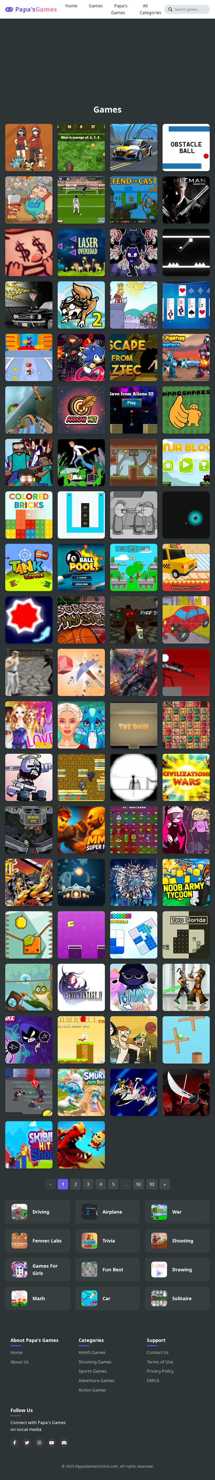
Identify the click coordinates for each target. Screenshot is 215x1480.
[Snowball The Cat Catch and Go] (81, 1039)
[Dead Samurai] (186, 987)
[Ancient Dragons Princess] (81, 725)
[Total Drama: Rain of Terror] (133, 1039)
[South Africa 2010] (81, 200)
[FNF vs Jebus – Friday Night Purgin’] (28, 777)
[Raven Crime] (28, 305)
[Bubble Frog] (28, 987)
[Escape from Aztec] (133, 357)
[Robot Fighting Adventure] (186, 357)
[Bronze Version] (28, 147)
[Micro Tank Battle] (28, 567)
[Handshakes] (186, 410)
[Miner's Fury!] (81, 672)
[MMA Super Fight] (81, 830)
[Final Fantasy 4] (81, 987)
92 (138, 1184)
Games (96, 6)
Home (71, 6)
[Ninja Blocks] (186, 462)
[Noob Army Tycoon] (186, 882)
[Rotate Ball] (186, 1039)
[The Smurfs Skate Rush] (81, 1092)
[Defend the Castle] (133, 200)
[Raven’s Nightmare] (28, 1039)
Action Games (92, 1390)
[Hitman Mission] (186, 200)
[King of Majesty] (81, 777)
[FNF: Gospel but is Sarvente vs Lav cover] (186, 830)
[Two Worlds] (186, 934)
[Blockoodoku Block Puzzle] (133, 934)
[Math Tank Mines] (81, 147)
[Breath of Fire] (28, 882)
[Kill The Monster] (28, 357)
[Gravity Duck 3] (133, 462)
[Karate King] (28, 672)
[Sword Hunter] (28, 1092)
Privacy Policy (160, 1371)
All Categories (150, 9)
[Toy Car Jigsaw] (186, 620)
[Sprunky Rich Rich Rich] (133, 567)
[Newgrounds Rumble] (28, 830)
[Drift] (28, 620)
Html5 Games (92, 1352)
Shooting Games (95, 1362)
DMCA (153, 1380)
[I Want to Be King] (133, 305)
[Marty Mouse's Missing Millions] (133, 830)
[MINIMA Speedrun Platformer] (186, 252)
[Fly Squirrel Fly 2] (81, 305)
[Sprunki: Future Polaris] (133, 987)
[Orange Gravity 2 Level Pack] (28, 934)
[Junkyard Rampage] (28, 200)
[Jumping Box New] (81, 934)
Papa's (36, 9)
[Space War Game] (81, 882)
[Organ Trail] (81, 462)
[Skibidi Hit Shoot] (28, 1144)
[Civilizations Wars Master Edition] (186, 777)
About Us (19, 1362)
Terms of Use (160, 1362)
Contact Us (158, 1352)
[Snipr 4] (186, 672)
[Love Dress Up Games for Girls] (28, 725)
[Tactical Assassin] (133, 777)
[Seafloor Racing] (133, 147)
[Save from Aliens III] (133, 410)
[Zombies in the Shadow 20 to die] (133, 672)
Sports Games (93, 1371)
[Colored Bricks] (28, 515)
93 (151, 1184)
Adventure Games (96, 1380)
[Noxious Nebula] (186, 515)
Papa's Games (119, 9)
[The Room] (133, 725)
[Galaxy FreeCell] (186, 305)
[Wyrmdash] (81, 1144)
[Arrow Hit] (81, 410)
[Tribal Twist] (186, 725)
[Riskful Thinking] (28, 252)
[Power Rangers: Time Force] (133, 1092)
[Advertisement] (107, 63)
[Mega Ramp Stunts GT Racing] (28, 410)
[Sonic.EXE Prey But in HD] (81, 357)
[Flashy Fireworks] (133, 882)
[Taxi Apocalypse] (186, 567)
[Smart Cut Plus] (81, 515)
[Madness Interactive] (133, 515)
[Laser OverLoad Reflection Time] (81, 252)
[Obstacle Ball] (186, 147)
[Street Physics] (81, 620)
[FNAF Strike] (133, 620)
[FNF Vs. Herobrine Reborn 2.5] (28, 462)
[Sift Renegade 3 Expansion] (186, 1092)
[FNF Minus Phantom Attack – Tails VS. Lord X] (133, 252)
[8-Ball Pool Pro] (81, 567)
